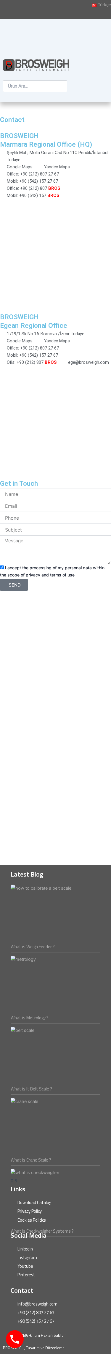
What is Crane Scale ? (31, 1159)
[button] (35, 76)
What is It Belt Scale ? (31, 1088)
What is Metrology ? (30, 1017)
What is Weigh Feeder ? (33, 946)
